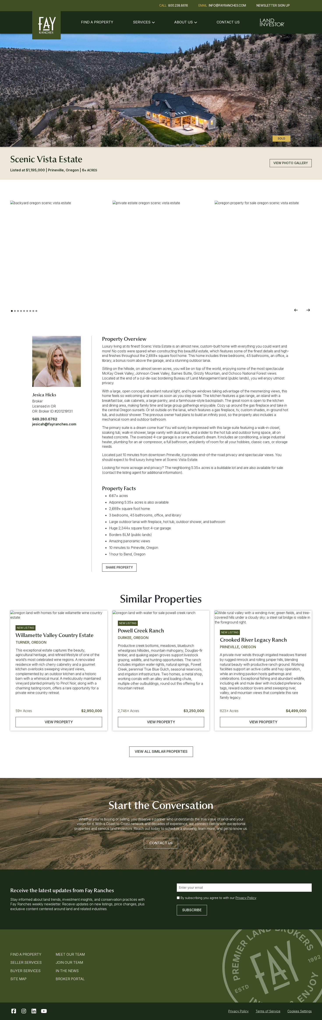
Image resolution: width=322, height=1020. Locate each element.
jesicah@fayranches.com (54, 424)
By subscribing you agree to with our (218, 898)
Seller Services (26, 962)
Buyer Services (25, 971)
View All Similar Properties (161, 751)
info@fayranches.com (227, 5)
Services (141, 22)
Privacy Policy (245, 898)
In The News (67, 971)
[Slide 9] (36, 311)
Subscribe (192, 910)
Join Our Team (69, 962)
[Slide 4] (21, 311)
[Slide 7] (30, 311)
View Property (59, 722)
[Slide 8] (33, 311)
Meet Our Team (70, 954)
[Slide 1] (12, 311)
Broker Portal (70, 979)
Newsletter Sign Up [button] (273, 5)
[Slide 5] (24, 311)
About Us (183, 22)
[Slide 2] (15, 311)
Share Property (119, 567)
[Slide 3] (18, 311)
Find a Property (97, 22)
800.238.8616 (178, 5)
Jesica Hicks (44, 395)
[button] (58, 249)
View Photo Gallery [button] (290, 163)
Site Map (18, 979)
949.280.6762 (44, 419)
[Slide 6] (27, 311)
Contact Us (228, 22)
